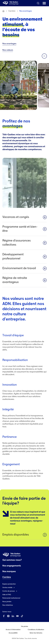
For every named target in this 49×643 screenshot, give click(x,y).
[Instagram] (8, 616)
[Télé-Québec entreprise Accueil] (10, 3)
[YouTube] (17, 616)
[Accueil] (3, 11)
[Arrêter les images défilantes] (44, 56)
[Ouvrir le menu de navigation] (44, 3)
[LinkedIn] (13, 616)
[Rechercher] (38, 3)
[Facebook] (3, 616)
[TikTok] (22, 616)
